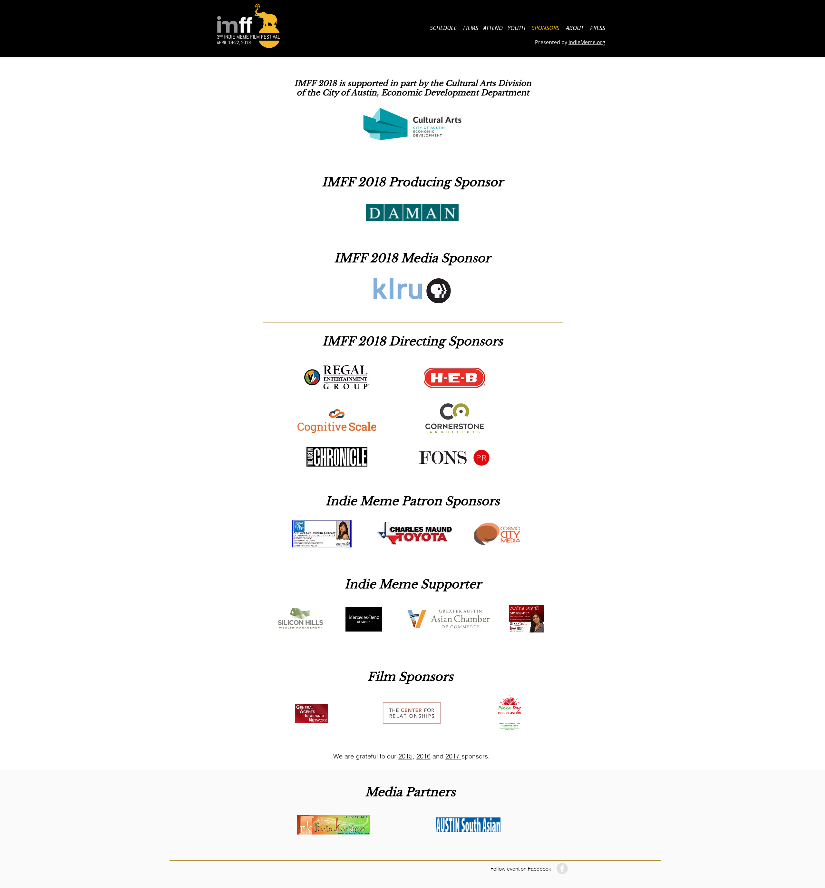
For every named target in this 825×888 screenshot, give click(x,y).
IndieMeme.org (586, 42)
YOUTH (520, 28)
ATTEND (493, 28)
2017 (453, 756)
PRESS (597, 28)
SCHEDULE (443, 28)
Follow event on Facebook (520, 868)
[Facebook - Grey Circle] (562, 868)
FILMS (470, 28)
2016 (423, 756)
